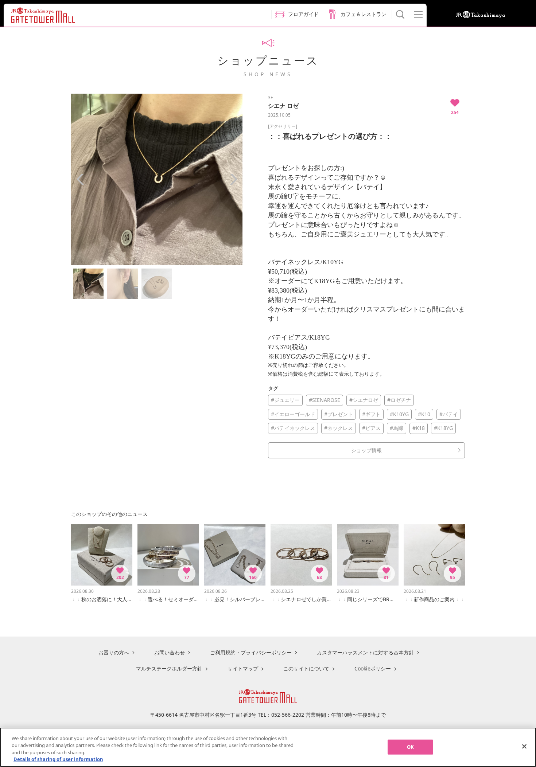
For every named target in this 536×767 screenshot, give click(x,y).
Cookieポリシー (372, 668)
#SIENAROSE (324, 399)
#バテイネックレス (293, 427)
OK (410, 747)
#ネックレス (338, 427)
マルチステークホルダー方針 (169, 668)
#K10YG (399, 414)
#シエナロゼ (363, 399)
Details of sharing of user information (58, 759)
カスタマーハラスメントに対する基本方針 (365, 652)
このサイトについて (306, 668)
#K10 (424, 414)
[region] (268, 747)
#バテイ (448, 414)
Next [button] (233, 179)
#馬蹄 (396, 427)
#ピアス (371, 427)
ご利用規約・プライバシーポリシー (251, 652)
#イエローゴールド (293, 414)
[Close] (524, 746)
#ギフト (371, 414)
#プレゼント (338, 414)
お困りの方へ (113, 652)
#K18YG (443, 427)
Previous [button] (80, 179)
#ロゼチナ (399, 399)
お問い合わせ (169, 652)
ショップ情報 (366, 450)
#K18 (418, 427)
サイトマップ (243, 668)
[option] (156, 179)
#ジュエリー (285, 399)
